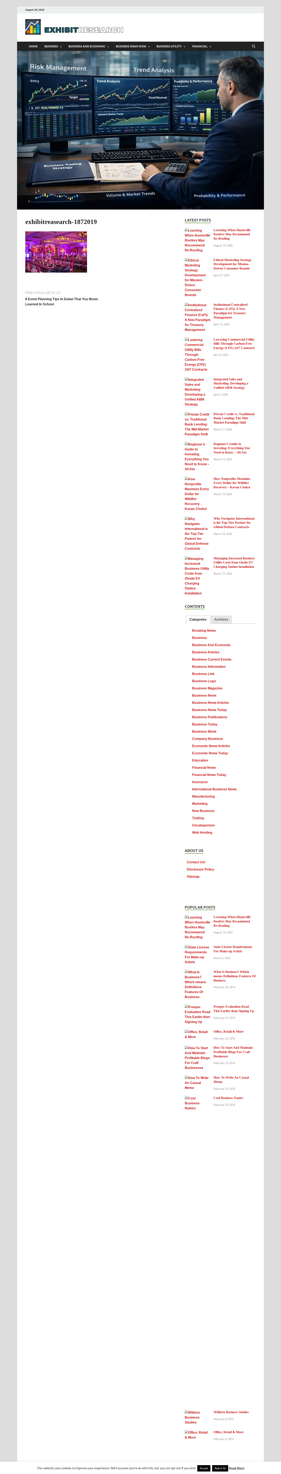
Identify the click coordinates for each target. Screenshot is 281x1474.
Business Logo (204, 681)
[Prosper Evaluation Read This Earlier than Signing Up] (197, 1007)
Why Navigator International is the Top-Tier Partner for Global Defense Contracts (234, 523)
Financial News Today (209, 775)
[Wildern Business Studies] (197, 1412)
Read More (236, 1468)
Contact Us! (196, 862)
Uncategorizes (203, 825)
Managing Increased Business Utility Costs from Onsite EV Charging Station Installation (234, 563)
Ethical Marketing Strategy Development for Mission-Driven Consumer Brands (233, 264)
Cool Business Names (228, 1098)
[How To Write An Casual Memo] (197, 1078)
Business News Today (209, 710)
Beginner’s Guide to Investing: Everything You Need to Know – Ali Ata (232, 448)
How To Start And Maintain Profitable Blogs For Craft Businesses (233, 1052)
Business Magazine (207, 688)
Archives (221, 619)
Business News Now (131, 46)
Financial (200, 46)
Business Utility (169, 46)
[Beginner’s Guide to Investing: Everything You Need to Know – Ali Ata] (197, 444)
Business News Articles (210, 702)
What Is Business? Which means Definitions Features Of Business (234, 976)
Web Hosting (202, 832)
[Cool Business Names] (197, 1098)
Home (33, 46)
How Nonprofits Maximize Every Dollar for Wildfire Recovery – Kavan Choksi (232, 483)
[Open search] (254, 46)
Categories (198, 619)
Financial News (204, 767)
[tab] (198, 620)
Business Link (203, 674)
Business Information (209, 666)
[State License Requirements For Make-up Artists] (197, 947)
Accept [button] (204, 1468)
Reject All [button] (220, 1468)
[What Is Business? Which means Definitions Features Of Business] (197, 972)
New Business (203, 811)
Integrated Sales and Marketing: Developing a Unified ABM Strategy (231, 383)
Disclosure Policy (200, 869)
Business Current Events (211, 659)
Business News (204, 695)
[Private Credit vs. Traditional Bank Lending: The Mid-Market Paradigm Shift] (197, 414)
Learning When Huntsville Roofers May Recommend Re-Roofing (232, 234)
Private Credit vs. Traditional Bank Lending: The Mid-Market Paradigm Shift (234, 418)
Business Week (204, 731)
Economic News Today (210, 753)
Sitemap (193, 876)
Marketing (200, 803)
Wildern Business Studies (231, 1412)
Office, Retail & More (229, 1031)
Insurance (200, 782)
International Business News (214, 789)
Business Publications (209, 717)
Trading (198, 818)
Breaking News (204, 630)
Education (200, 760)
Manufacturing (203, 796)
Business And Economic (87, 46)
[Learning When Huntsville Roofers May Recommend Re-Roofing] (197, 230)
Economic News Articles (211, 746)
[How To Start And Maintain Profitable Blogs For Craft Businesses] (197, 1048)
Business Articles (205, 652)
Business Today (204, 724)
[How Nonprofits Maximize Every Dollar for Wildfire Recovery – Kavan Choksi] (197, 479)
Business (51, 46)
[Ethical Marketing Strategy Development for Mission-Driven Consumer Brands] (197, 260)
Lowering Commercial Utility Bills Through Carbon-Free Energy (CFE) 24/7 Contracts (234, 344)
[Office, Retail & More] (197, 1032)
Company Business (207, 739)
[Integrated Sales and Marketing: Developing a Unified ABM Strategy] (197, 380)
